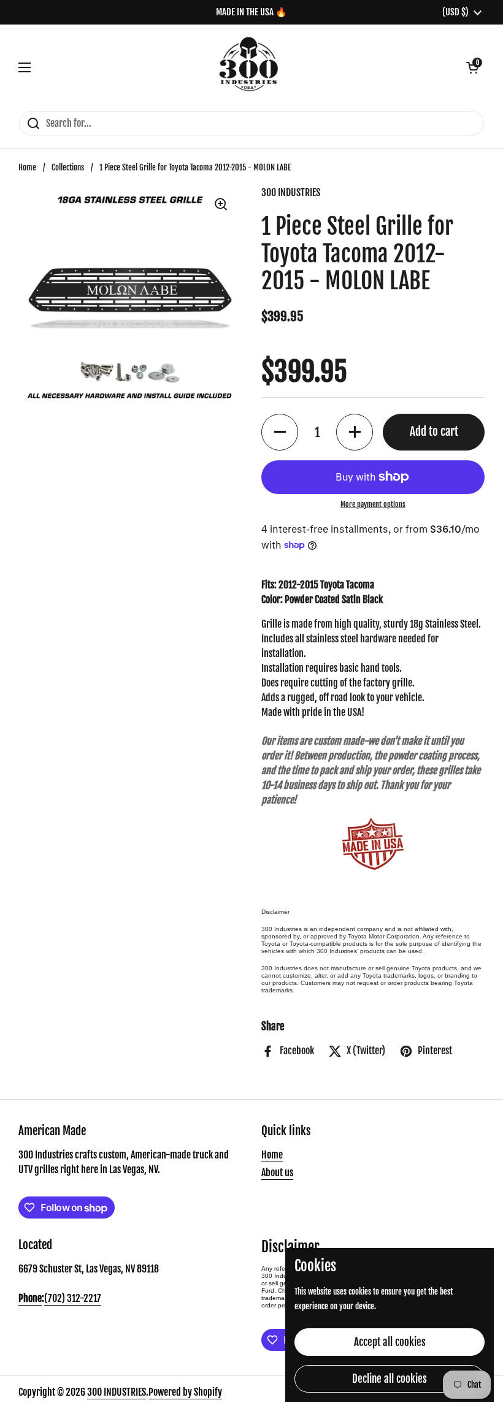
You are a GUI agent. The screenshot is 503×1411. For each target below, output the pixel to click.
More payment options (372, 504)
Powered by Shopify (185, 1392)
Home (27, 167)
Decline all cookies (389, 1378)
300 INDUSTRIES (116, 1392)
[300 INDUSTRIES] (248, 67)
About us (277, 1172)
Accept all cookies (390, 1342)
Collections (68, 167)
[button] (472, 67)
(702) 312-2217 (72, 1298)
